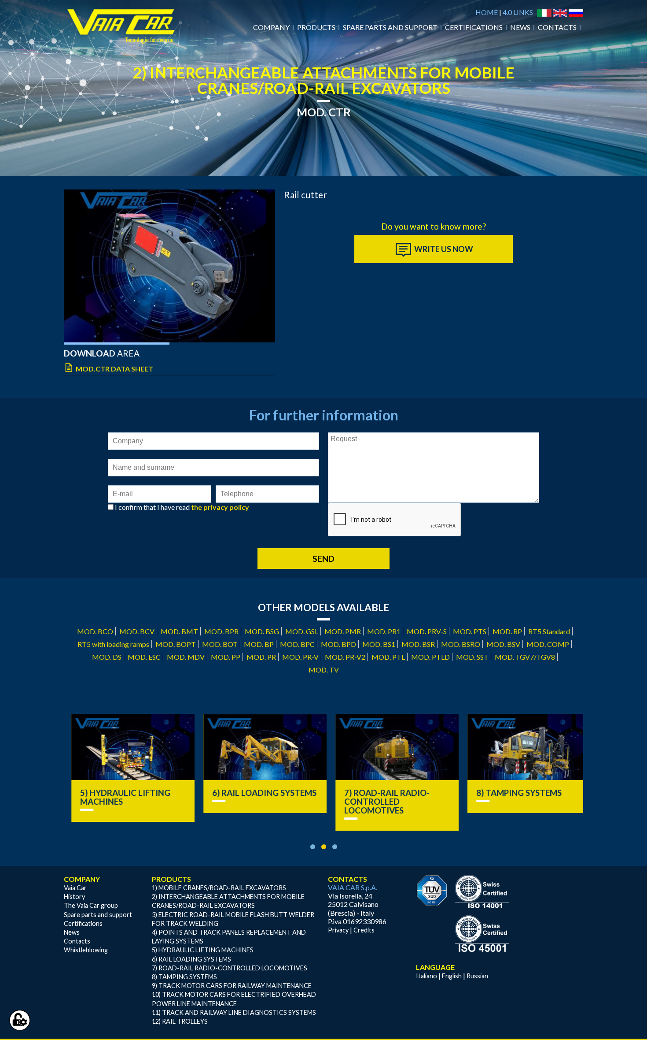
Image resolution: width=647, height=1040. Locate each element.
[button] (312, 846)
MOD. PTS (469, 631)
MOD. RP (507, 631)
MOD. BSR (418, 644)
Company (271, 27)
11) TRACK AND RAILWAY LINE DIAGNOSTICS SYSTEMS (234, 1012)
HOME (486, 12)
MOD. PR (261, 657)
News (520, 27)
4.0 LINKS (518, 12)
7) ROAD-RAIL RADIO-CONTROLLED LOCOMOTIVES (379, 801)
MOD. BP (259, 644)
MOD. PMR (342, 631)
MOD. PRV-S (427, 631)
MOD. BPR (221, 631)
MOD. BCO (95, 631)
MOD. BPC (297, 644)
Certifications (474, 27)
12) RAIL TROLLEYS (180, 1021)
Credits (364, 930)
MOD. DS (106, 657)
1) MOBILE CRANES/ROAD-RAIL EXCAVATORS (219, 887)
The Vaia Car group (91, 905)
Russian (477, 976)
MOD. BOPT (175, 644)
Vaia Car (75, 887)
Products (316, 27)
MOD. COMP (547, 644)
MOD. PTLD (430, 657)
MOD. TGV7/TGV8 (525, 657)
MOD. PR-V (300, 657)
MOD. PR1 (384, 631)
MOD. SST (472, 657)
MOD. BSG (262, 631)
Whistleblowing (86, 950)
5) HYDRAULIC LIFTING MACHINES (118, 797)
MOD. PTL (388, 657)
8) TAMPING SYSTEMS (511, 793)
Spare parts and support (390, 27)
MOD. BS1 (378, 644)
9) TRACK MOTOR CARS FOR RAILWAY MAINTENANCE (232, 985)
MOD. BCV (136, 631)
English (452, 976)
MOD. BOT (220, 644)
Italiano (426, 976)
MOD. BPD (338, 644)
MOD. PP (225, 657)
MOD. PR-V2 (345, 657)
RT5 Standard (549, 631)
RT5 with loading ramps (113, 644)
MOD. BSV (503, 644)
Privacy (338, 930)
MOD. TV (324, 669)
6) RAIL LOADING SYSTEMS (257, 793)
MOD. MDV (186, 657)
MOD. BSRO (460, 644)
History (74, 896)
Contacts (557, 27)
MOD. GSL (301, 631)
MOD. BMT (179, 631)
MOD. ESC (144, 657)
